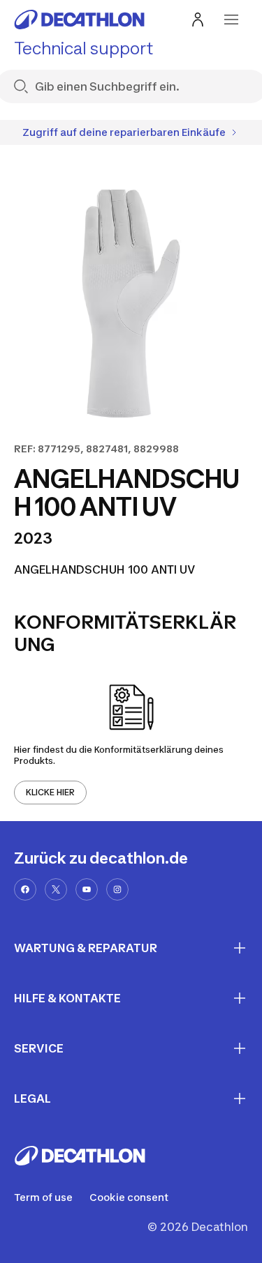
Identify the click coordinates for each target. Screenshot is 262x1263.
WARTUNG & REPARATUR (85, 948)
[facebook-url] (25, 889)
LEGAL (32, 1098)
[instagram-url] (117, 889)
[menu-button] (231, 19)
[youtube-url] (86, 889)
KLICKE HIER (50, 792)
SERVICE (39, 1048)
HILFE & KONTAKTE (67, 998)
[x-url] (56, 889)
